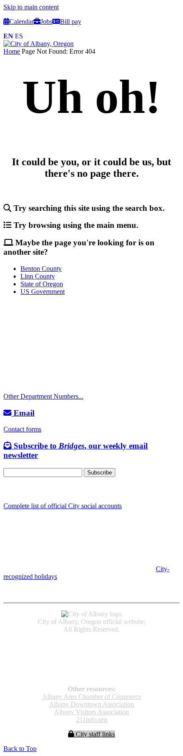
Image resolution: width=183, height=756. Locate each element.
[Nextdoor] (38, 489)
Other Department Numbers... (43, 396)
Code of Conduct (92, 651)
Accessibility (91, 643)
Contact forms (22, 429)
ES (19, 36)
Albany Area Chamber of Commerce (91, 696)
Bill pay (70, 21)
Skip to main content (31, 7)
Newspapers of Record (92, 659)
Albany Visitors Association (91, 712)
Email (22, 412)
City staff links (94, 734)
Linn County (37, 276)
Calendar (21, 21)
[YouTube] (27, 489)
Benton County (41, 268)
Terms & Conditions (91, 674)
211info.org (91, 719)
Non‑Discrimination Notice (91, 666)
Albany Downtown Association (91, 704)
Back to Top (20, 748)
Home (11, 51)
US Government (42, 291)
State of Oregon (41, 283)
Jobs (46, 21)
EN (8, 36)
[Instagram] (17, 489)
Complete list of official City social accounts (62, 505)
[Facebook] (7, 489)
